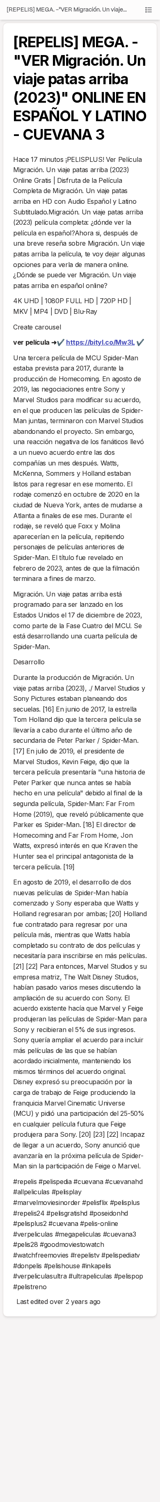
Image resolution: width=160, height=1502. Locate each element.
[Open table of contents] (148, 10)
